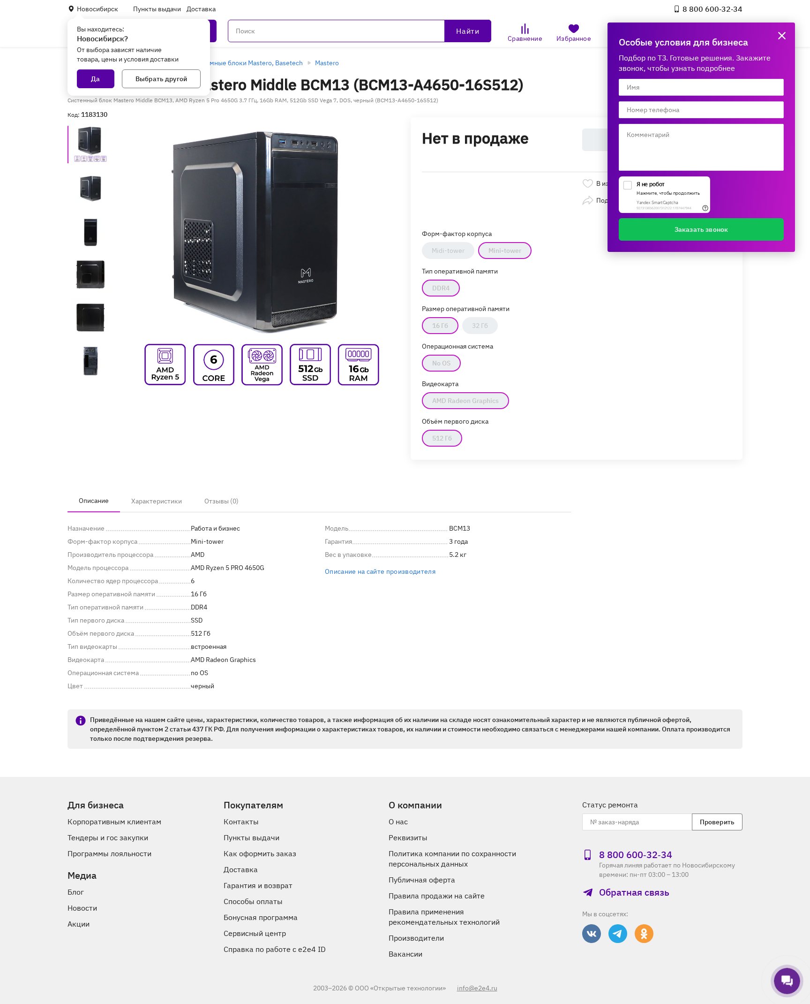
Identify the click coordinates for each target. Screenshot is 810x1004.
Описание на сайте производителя (380, 571)
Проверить (717, 822)
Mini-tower (504, 250)
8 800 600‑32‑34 (712, 9)
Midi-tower (448, 250)
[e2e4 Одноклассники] (644, 933)
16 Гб (440, 325)
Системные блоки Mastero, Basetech (247, 63)
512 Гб (442, 438)
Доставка (201, 9)
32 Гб (480, 325)
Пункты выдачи (157, 9)
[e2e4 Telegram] (617, 933)
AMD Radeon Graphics (465, 400)
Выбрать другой (161, 79)
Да (95, 79)
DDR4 (441, 288)
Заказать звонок (701, 229)
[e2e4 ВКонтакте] (591, 933)
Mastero (327, 63)
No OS (441, 363)
